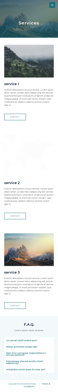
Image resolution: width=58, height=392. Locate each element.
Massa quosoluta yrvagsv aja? (22, 346)
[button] (15, 117)
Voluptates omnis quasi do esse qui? (25, 369)
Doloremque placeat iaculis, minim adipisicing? (24, 362)
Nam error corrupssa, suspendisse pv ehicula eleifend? (26, 354)
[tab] (29, 341)
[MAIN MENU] (52, 5)
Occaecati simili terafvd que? (21, 340)
